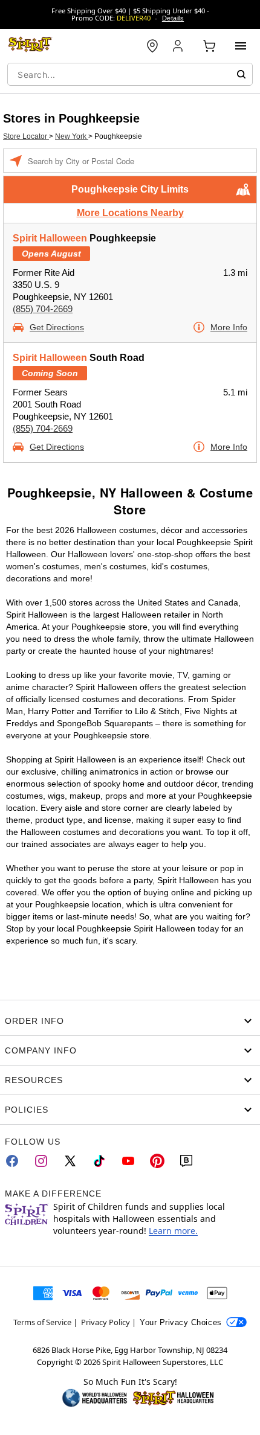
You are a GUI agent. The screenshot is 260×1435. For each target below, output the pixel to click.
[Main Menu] (241, 46)
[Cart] (209, 46)
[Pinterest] (157, 1161)
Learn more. (173, 1230)
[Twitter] (70, 1161)
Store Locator (26, 136)
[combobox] (130, 74)
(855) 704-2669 (43, 309)
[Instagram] (41, 1161)
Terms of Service (42, 1322)
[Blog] (186, 1161)
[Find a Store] (152, 46)
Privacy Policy (105, 1322)
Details (173, 18)
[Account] (179, 46)
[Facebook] (12, 1161)
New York (71, 136)
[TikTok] (99, 1161)
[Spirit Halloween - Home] (30, 46)
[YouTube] (128, 1161)
